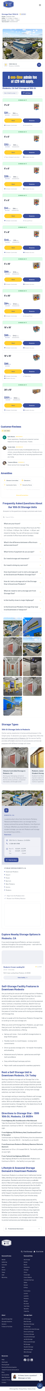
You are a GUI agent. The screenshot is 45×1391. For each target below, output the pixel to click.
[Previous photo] (5, 44)
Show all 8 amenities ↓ (22, 495)
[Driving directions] (39, 65)
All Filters (28, 93)
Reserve (32, 120)
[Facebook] (25, 1360)
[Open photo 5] (12, 666)
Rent (13, 120)
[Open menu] (40, 5)
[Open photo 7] (12, 686)
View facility (21, 977)
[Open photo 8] (32, 686)
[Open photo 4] (32, 646)
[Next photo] (40, 44)
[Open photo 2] (32, 627)
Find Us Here (12, 860)
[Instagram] (28, 1360)
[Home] (8, 5)
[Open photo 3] (12, 646)
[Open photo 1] (12, 627)
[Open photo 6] (32, 666)
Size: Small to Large (9, 93)
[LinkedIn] (31, 1360)
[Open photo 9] (12, 706)
